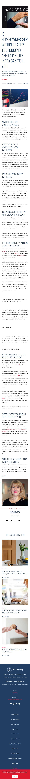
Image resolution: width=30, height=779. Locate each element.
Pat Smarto (4, 79)
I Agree (15, 776)
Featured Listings (15, 714)
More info (17, 773)
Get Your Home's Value (15, 744)
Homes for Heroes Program (15, 758)
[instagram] (15, 520)
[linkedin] (19, 520)
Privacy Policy (15, 768)
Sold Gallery (15, 763)
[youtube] (23, 520)
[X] (11, 520)
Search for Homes (15, 719)
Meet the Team (15, 724)
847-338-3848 (15, 516)
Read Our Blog (15, 753)
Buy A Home (15, 729)
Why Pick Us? (15, 748)
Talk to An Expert (15, 739)
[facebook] (7, 520)
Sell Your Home (15, 734)
